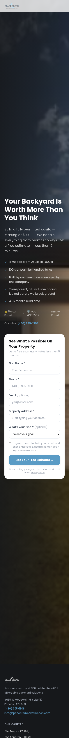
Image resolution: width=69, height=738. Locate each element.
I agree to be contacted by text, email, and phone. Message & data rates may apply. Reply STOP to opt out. (36, 447)
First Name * (17, 363)
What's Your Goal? (28, 427)
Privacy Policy (38, 472)
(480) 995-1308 (28, 323)
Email (19, 395)
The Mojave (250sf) (17, 731)
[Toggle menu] (61, 6)
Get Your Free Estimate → (34, 460)
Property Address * (21, 411)
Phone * (14, 379)
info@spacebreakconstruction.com (27, 713)
